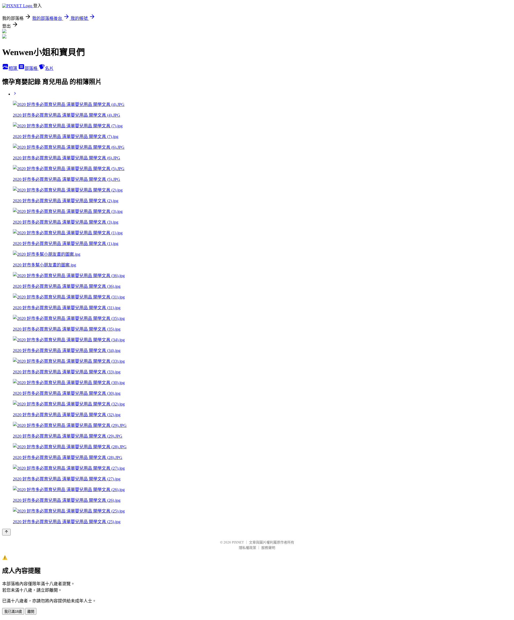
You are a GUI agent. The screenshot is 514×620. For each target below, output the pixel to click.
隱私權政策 (247, 548)
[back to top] (6, 532)
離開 (30, 612)
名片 (49, 68)
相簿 (13, 68)
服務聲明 (268, 548)
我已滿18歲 (13, 612)
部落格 (32, 68)
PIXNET (238, 542)
